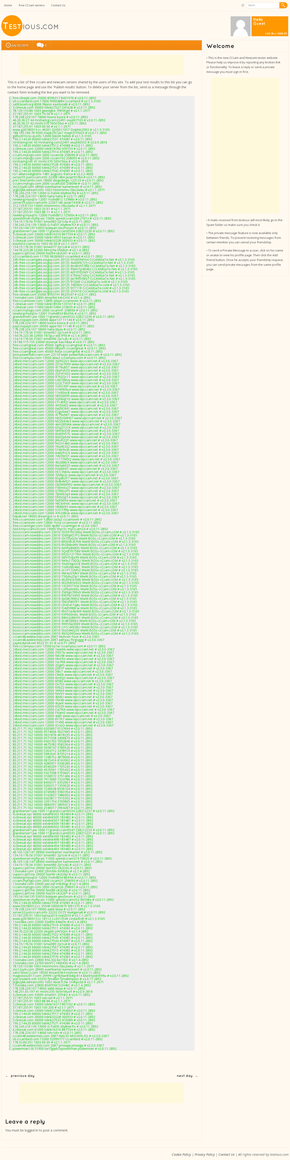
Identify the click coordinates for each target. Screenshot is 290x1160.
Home (8, 5)
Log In (269, 33)
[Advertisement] (101, 65)
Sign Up (282, 33)
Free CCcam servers (31, 5)
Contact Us (58, 5)
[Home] (30, 35)
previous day (22, 1076)
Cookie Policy (181, 1154)
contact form (17, 92)
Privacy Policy (205, 1154)
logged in (31, 1130)
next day (185, 1076)
